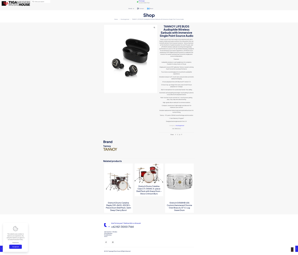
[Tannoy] (149, 149)
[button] (154, 27)
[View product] (130, 169)
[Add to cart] (130, 165)
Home (116, 19)
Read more (15, 242)
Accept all (15, 247)
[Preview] (130, 175)
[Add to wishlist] (130, 172)
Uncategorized (125, 19)
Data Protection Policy (16, 239)
